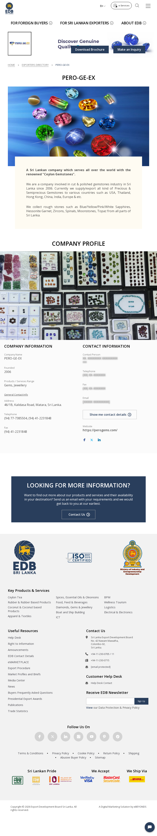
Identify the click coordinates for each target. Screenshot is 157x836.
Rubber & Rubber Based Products (29, 602)
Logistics (109, 607)
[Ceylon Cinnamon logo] (36, 780)
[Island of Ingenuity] (60, 780)
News (11, 686)
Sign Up (141, 701)
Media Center (16, 680)
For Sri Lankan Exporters (84, 23)
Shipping (133, 753)
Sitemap (100, 757)
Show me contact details (108, 414)
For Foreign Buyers (29, 23)
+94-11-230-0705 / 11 (102, 654)
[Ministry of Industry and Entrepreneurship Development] (132, 557)
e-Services (124, 5)
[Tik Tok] (117, 736)
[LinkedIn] (99, 440)
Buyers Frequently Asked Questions (30, 692)
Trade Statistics (18, 711)
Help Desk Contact (101, 683)
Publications (15, 705)
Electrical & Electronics (118, 612)
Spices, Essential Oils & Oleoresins (77, 597)
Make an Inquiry (129, 49)
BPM (107, 597)
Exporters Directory (35, 65)
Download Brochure (90, 49)
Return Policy (111, 753)
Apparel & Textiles (19, 616)
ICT (58, 617)
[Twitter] (91, 440)
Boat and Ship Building (70, 612)
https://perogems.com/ (100, 430)
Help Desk (14, 637)
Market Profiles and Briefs (24, 674)
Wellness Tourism (115, 602)
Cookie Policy (86, 753)
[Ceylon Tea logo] (17, 780)
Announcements (18, 650)
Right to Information (21, 644)
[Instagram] (78, 736)
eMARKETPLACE (18, 662)
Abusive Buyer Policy (73, 757)
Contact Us (77, 514)
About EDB (131, 23)
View (89, 707)
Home (11, 65)
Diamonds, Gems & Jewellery (74, 607)
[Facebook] (84, 440)
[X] (52, 736)
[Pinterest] (104, 736)
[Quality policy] (78, 557)
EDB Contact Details (21, 656)
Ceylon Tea (15, 597)
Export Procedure (19, 668)
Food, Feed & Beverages (71, 602)
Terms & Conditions (30, 753)
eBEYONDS (140, 806)
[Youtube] (91, 736)
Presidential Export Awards (25, 699)
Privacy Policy (60, 753)
